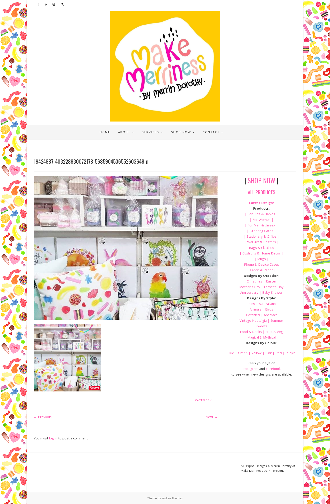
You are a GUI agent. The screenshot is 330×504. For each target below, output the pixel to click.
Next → (212, 417)
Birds (269, 309)
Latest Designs (262, 202)
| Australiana (265, 303)
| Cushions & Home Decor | (261, 253)
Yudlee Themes (172, 498)
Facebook (273, 368)
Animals (255, 309)
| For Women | (261, 219)
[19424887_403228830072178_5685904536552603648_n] (126, 248)
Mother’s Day (249, 287)
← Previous (43, 417)
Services (150, 132)
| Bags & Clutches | (261, 247)
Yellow (256, 353)
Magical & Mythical (261, 337)
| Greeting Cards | (261, 230)
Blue (230, 353)
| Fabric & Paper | (261, 270)
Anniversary (249, 292)
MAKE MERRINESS (52, 128)
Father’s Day (274, 287)
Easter (271, 281)
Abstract (270, 315)
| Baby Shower (270, 292)
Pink (268, 353)
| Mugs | (261, 258)
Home (105, 132)
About (124, 132)
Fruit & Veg (274, 331)
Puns (251, 303)
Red (278, 353)
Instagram (250, 368)
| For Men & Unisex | (261, 225)
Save (96, 387)
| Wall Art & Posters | (261, 242)
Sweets (261, 326)
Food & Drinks (251, 331)
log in (53, 438)
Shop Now (181, 132)
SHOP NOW (261, 180)
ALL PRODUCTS (261, 192)
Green (243, 353)
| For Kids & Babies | (261, 214)
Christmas (255, 281)
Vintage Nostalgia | (255, 320)
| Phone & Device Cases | (261, 264)
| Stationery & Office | (261, 236)
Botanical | (254, 315)
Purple (291, 353)
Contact (211, 132)
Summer (277, 320)
